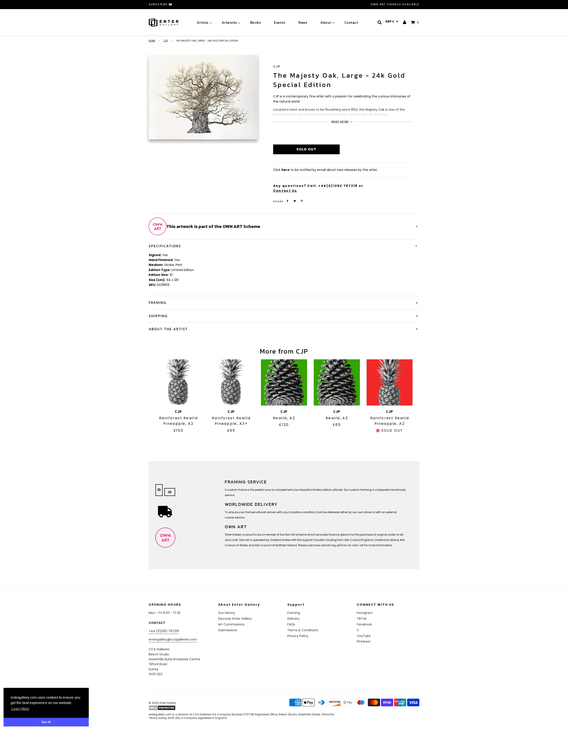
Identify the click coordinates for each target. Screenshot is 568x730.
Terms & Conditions (302, 630)
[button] (391, 21)
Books (255, 22)
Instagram (365, 613)
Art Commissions (231, 624)
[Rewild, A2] (284, 382)
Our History (226, 613)
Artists (202, 22)
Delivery (293, 618)
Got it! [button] (46, 722)
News (302, 22)
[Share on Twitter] (295, 201)
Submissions (227, 630)
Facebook (364, 624)
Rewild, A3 (337, 418)
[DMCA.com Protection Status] (183, 707)
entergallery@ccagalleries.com (173, 639)
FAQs (291, 624)
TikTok (362, 618)
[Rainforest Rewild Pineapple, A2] (178, 382)
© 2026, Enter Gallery (162, 703)
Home (152, 40)
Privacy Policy (297, 636)
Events (279, 22)
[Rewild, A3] (337, 382)
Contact (351, 22)
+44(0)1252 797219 (338, 186)
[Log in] (405, 22)
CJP (166, 40)
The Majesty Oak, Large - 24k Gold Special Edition (339, 80)
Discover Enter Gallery (235, 618)
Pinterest (364, 641)
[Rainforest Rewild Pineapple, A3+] (231, 382)
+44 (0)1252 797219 (164, 631)
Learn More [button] (20, 709)
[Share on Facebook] (287, 201)
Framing (293, 613)
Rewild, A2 (284, 418)
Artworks (229, 22)
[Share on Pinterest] (302, 201)
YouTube (364, 636)
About (325, 22)
